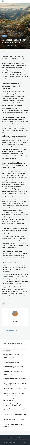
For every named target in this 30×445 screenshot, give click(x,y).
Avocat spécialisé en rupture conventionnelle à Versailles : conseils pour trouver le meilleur (15, 355)
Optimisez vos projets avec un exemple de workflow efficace (14, 384)
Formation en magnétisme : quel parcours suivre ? (14, 378)
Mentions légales (12, 437)
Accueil (3, 52)
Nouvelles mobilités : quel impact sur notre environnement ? (13, 394)
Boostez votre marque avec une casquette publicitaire (14, 349)
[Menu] (26, 1)
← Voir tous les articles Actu (9, 330)
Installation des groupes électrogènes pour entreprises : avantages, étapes (14, 404)
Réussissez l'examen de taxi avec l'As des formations (14, 425)
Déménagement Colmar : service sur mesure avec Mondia (13, 367)
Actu (4, 35)
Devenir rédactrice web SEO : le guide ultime (13, 420)
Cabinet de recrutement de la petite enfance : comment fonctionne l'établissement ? (13, 372)
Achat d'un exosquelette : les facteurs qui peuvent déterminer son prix (14, 361)
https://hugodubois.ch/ (10, 279)
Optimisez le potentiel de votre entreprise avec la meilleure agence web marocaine (14, 409)
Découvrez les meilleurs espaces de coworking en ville (13, 399)
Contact (20, 437)
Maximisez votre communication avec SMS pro (14, 415)
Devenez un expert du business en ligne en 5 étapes (14, 389)
